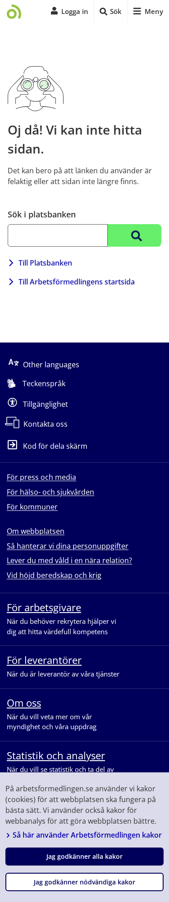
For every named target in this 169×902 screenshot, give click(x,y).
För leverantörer (44, 660)
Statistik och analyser (56, 755)
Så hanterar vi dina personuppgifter (67, 546)
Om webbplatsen (35, 531)
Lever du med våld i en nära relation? (69, 560)
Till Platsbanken (45, 263)
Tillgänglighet (45, 404)
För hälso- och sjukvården (50, 492)
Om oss (24, 702)
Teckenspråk (44, 383)
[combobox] (58, 235)
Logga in (74, 11)
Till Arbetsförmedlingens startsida (76, 282)
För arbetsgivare (44, 607)
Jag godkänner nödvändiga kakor (84, 882)
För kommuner (32, 507)
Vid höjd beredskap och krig (54, 575)
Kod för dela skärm (55, 446)
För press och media (41, 477)
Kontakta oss (45, 424)
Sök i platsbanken (42, 214)
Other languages (51, 364)
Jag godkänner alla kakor (84, 856)
